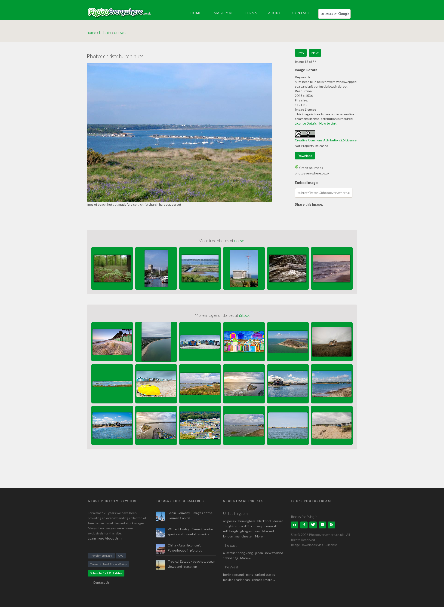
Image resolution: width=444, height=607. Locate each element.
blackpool (264, 521)
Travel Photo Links (101, 555)
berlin (227, 574)
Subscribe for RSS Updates (106, 573)
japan (259, 553)
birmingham (246, 521)
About (274, 13)
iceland (239, 574)
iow (257, 531)
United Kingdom (235, 513)
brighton (231, 526)
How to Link (327, 123)
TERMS (251, 13)
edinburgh (230, 531)
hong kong (245, 553)
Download (305, 156)
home (91, 32)
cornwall (271, 526)
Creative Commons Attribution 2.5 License (326, 140)
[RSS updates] (322, 525)
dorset (120, 32)
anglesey (229, 521)
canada (257, 580)
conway (256, 526)
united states (265, 574)
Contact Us (101, 582)
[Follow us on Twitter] (313, 525)
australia (229, 553)
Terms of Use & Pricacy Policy (108, 564)
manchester (244, 536)
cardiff (244, 526)
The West (230, 567)
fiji (236, 558)
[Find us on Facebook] (304, 525)
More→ (260, 536)
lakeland (268, 531)
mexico (228, 580)
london (228, 536)
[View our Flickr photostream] (294, 525)
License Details (306, 123)
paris (249, 574)
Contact (301, 13)
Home (196, 13)
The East (230, 545)
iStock (244, 315)
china (228, 558)
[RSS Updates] (331, 525)
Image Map (223, 13)
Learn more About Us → (105, 538)
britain (105, 32)
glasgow (246, 531)
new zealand (274, 553)
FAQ (120, 555)
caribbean (243, 580)
